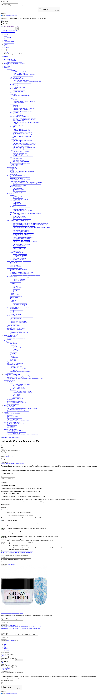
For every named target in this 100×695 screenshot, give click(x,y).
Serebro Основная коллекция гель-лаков (23, 108)
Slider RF (15, 286)
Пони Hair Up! (14, 357)
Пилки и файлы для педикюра (18, 321)
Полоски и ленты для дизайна (18, 305)
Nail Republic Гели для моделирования (23, 233)
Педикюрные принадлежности (15, 326)
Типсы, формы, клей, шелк (17, 259)
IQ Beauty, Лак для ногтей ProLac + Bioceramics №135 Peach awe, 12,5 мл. (20, 628)
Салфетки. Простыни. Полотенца (16, 338)
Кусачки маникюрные (19, 216)
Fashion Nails (16, 289)
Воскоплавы (10, 415)
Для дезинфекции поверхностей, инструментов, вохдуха (25, 275)
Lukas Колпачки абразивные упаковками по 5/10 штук (27, 182)
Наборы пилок (14, 324)
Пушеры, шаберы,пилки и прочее (22, 219)
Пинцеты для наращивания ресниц (16, 402)
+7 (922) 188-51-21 (16, 30)
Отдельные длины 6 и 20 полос (21, 384)
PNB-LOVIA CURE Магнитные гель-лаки (24, 121)
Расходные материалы (13, 404)
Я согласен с (9, 15)
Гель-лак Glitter (14, 165)
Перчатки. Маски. (11, 336)
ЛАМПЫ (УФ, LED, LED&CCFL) (16, 328)
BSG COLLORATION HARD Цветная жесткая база (27, 81)
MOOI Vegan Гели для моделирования (23, 237)
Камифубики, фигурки (16, 296)
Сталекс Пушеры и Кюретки (20, 199)
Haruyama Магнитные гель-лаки (21, 130)
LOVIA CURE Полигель (19, 247)
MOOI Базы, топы (18, 125)
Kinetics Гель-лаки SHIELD (20, 97)
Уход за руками (11, 426)
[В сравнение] (17, 625)
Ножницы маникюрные (19, 217)
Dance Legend (13, 174)
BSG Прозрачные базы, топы (21, 80)
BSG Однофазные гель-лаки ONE (22, 83)
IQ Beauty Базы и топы (19, 87)
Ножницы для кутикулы (19, 209)
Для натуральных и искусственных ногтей (21, 317)
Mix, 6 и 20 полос (17, 385)
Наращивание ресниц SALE (14, 62)
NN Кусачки (16, 202)
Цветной (15, 349)
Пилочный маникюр (15, 318)
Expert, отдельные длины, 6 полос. (22, 391)
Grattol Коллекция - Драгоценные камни (24, 101)
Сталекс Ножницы (18, 198)
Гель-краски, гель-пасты (16, 310)
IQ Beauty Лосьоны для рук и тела (16, 423)
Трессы (15, 370)
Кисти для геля (14, 262)
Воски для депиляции (13, 416)
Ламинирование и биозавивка (15, 401)
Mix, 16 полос (16, 394)
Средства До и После (12, 419)
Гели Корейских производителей (22, 235)
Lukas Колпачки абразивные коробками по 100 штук (27, 184)
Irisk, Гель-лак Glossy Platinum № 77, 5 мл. (12, 613)
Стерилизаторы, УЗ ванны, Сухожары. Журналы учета (21, 376)
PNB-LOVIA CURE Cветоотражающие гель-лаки (26, 122)
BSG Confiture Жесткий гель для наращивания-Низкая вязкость (30, 224)
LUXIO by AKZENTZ (16, 77)
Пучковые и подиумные (16, 398)
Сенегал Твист (14, 355)
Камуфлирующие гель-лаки (20, 133)
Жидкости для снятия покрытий (18, 269)
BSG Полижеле (17, 251)
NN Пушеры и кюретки (19, 205)
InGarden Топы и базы (19, 90)
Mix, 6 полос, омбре (18, 387)
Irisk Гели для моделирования (21, 228)
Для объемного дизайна (16, 312)
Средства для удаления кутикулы (19, 332)
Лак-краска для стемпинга (20, 303)
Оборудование (14, 367)
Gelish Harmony (14, 92)
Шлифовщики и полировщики (18, 185)
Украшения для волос (12, 362)
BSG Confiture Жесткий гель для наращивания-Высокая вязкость (30, 223)
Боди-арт (6, 412)
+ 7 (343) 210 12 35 (6, 30)
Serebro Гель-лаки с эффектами (21, 109)
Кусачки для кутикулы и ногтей (21, 207)
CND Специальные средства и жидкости (24, 74)
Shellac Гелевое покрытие (20, 73)
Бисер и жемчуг (14, 297)
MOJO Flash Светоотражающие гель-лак (24, 144)
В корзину (3, 564)
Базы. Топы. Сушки (15, 172)
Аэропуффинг (14, 308)
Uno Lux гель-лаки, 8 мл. (19, 154)
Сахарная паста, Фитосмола (14, 418)
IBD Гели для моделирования (21, 230)
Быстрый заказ (11, 564)
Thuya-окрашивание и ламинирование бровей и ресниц (22, 408)
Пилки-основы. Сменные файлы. (19, 322)
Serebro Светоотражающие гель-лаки (23, 107)
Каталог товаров (5, 56)
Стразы (12, 293)
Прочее (9, 339)
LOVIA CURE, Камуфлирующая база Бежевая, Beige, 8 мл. (16, 552)
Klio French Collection (18, 160)
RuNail (12, 137)
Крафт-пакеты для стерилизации (15, 377)
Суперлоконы (13, 353)
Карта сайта (4, 655)
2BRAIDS (15, 350)
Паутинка (12, 311)
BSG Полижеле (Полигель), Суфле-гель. (24, 226)
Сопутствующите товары (13, 325)
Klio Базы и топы (17, 158)
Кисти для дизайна (15, 265)
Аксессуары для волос (16, 366)
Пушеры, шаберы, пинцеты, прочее (22, 210)
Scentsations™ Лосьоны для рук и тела (23, 76)
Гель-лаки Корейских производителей (20, 163)
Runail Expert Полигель (19, 248)
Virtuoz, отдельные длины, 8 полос (22, 392)
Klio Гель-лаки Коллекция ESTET (22, 161)
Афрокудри (13, 360)
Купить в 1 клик (9, 456)
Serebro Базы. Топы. (18, 105)
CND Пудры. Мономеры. (20, 254)
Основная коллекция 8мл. (20, 153)
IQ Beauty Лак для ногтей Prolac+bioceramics (22, 171)
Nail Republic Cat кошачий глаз (21, 146)
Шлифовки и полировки (16, 319)
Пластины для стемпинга (20, 304)
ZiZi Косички (13, 343)
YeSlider (15, 290)
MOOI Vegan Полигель (19, 245)
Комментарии (10, 463)
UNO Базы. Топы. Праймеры (21, 151)
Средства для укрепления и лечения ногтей (21, 333)
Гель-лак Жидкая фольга (16, 164)
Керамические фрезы (18, 189)
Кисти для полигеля (15, 266)
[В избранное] (15, 625)
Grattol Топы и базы (18, 102)
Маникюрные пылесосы (16, 178)
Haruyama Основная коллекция (21, 128)
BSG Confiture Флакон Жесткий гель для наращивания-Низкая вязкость (32, 227)
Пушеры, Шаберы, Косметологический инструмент (27, 213)
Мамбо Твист (13, 352)
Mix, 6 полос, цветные (19, 388)
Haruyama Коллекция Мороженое (22, 136)
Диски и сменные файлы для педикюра (20, 179)
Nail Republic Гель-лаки (19, 142)
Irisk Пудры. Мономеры (19, 258)
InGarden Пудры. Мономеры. (21, 256)
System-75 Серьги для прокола (15, 430)
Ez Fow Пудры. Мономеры (20, 255)
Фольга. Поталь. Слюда (16, 298)
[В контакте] (4, 662)
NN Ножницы (17, 203)
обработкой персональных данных (11, 15)
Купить (3, 456)
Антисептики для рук (16, 270)
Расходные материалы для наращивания (20, 371)
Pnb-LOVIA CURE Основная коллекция (24, 119)
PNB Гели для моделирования (21, 231)
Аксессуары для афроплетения (15, 363)
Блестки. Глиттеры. (15, 294)
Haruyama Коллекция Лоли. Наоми (22, 132)
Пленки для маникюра (19, 279)
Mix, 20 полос (16, 397)
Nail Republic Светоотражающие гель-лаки (24, 143)
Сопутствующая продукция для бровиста (18, 411)
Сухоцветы (13, 300)
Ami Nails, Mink (17, 287)
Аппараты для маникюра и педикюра (20, 177)
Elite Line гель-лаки (18, 115)
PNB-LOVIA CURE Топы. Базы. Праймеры (24, 118)
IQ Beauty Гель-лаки (18, 85)
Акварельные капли (15, 314)
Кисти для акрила (14, 263)
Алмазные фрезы (17, 188)
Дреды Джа (13, 359)
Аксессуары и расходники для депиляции (18, 420)
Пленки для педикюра (19, 280)
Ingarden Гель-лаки (18, 91)
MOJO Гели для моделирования (21, 234)
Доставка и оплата (19, 463)
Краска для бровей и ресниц (14, 409)
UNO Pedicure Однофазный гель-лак (23, 156)
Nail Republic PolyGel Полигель (21, 244)
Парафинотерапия (12, 425)
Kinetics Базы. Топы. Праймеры (21, 95)
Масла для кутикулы (15, 331)
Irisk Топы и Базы (17, 114)
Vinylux (12, 170)
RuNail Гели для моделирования (21, 240)
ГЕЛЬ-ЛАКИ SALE (12, 60)
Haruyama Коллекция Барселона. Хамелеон (24, 135)
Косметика (10, 373)
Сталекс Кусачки (17, 196)
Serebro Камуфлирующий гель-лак (22, 111)
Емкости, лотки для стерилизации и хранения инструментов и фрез (25, 378)
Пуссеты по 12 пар (15, 433)
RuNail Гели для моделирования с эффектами (25, 241)
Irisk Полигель (17, 249)
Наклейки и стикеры (15, 291)
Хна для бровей (11, 406)
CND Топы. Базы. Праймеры (21, 71)
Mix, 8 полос (16, 395)
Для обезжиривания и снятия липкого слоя (21, 272)
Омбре (15, 346)
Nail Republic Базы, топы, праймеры (22, 140)
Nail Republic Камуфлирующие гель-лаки (24, 147)
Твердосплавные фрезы (19, 191)
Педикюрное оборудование (14, 64)
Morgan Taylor (13, 168)
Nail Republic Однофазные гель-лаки (23, 149)
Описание (3, 463)
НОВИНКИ (7, 66)
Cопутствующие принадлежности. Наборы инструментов (22, 434)
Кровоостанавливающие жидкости (19, 273)
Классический (17, 348)
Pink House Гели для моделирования (22, 238)
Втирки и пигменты (15, 282)
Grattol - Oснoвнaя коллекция (21, 99)
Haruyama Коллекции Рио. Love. (21, 129)
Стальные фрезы (17, 192)
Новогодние (16, 284)
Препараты (10, 399)
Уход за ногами (11, 427)
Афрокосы (12, 356)
